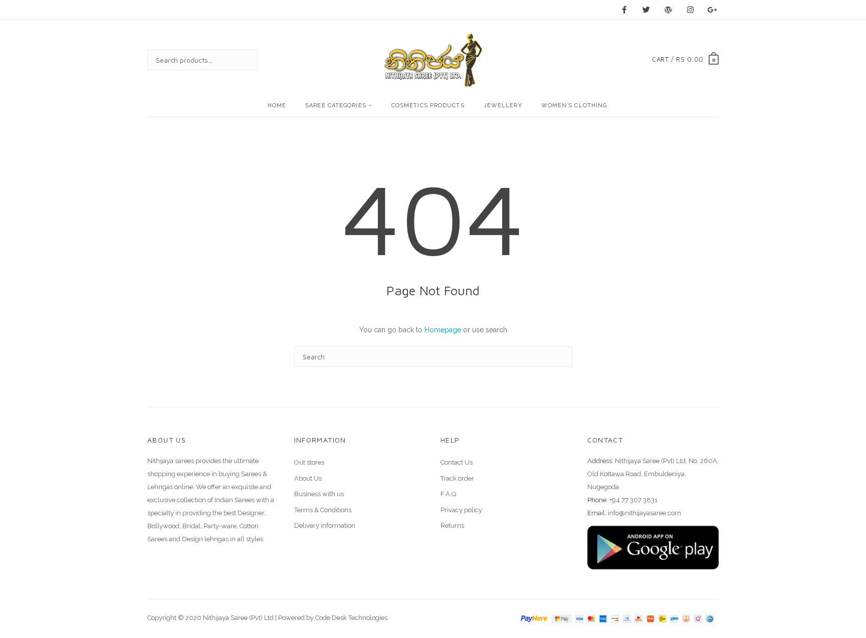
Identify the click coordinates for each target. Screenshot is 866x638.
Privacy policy (461, 510)
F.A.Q (448, 494)
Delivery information (324, 525)
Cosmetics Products (428, 105)
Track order (457, 478)
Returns (452, 525)
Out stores (309, 462)
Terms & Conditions (322, 510)
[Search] (240, 60)
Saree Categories (335, 105)
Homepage (442, 330)
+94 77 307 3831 (633, 500)
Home (277, 105)
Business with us (319, 494)
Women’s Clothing (574, 105)
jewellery (503, 105)
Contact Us (457, 462)
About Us (308, 478)
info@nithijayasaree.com (644, 513)
